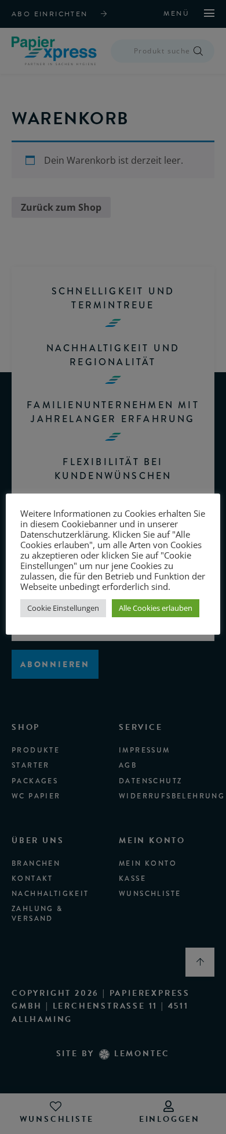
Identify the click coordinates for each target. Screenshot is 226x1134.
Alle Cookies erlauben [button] (155, 608)
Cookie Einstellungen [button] (63, 608)
